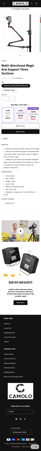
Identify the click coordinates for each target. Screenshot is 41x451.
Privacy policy (16, 446)
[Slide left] (16, 56)
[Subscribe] (32, 411)
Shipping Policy (9, 372)
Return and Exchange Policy (13, 377)
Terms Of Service (10, 359)
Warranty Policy (9, 368)
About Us (7, 324)
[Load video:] (20, 231)
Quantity (4, 94)
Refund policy (33, 443)
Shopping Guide (9, 333)
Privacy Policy (9, 354)
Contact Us (7, 328)
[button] (4, 3)
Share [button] (5, 139)
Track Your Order (10, 337)
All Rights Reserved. (21, 443)
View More (20, 303)
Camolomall (12, 443)
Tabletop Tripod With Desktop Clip (16, 86)
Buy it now (20, 132)
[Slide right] (25, 56)
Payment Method (9, 363)
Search (6, 342)
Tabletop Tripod (9, 90)
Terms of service (26, 446)
